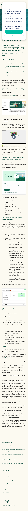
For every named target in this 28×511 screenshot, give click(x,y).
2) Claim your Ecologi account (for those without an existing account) (15, 67)
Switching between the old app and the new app (13, 463)
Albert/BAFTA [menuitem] (5, 471)
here (6, 357)
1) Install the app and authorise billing (14, 63)
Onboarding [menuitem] (5, 474)
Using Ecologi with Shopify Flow (9, 459)
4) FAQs (7, 76)
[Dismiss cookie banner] (22, 5)
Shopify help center (14, 417)
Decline (14, 35)
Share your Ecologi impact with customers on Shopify (12, 455)
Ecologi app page (11, 95)
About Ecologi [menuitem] (5, 468)
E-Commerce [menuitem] (5, 486)
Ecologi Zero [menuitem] (5, 489)
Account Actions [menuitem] (6, 477)
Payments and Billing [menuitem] (7, 480)
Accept (14, 31)
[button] (25, 468)
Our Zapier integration (7, 445)
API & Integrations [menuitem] (6, 483)
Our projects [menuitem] (5, 492)
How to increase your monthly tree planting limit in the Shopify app (13, 450)
